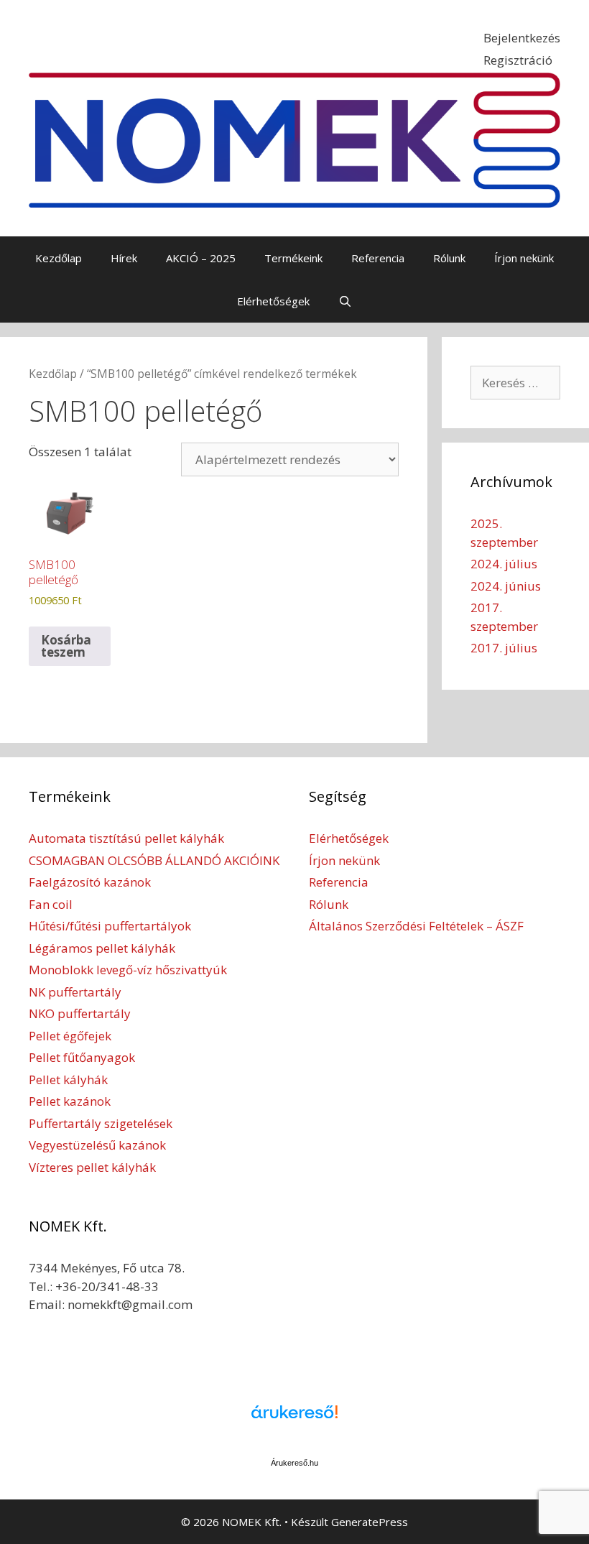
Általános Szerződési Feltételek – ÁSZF (416, 925)
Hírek (124, 258)
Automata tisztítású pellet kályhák (126, 838)
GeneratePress (369, 1522)
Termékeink (293, 258)
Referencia (377, 258)
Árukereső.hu (294, 1463)
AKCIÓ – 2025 (201, 258)
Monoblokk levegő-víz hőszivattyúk (128, 969)
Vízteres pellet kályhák (92, 1167)
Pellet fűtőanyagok (82, 1057)
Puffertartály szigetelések (100, 1123)
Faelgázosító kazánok (90, 882)
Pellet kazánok (70, 1101)
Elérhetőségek (273, 301)
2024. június (505, 586)
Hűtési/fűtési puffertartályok (110, 925)
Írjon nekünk (524, 258)
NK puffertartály (75, 992)
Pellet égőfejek (70, 1035)
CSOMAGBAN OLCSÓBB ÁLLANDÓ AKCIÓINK (154, 860)
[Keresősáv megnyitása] (345, 301)
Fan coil (51, 904)
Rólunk (449, 258)
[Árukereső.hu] (294, 1419)
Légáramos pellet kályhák (102, 948)
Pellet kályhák (68, 1079)
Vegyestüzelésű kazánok (97, 1145)
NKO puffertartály (80, 1013)
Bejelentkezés (521, 37)
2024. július (503, 563)
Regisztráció (517, 60)
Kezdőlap (58, 258)
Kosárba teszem (66, 646)
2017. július (503, 647)
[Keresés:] (515, 382)
